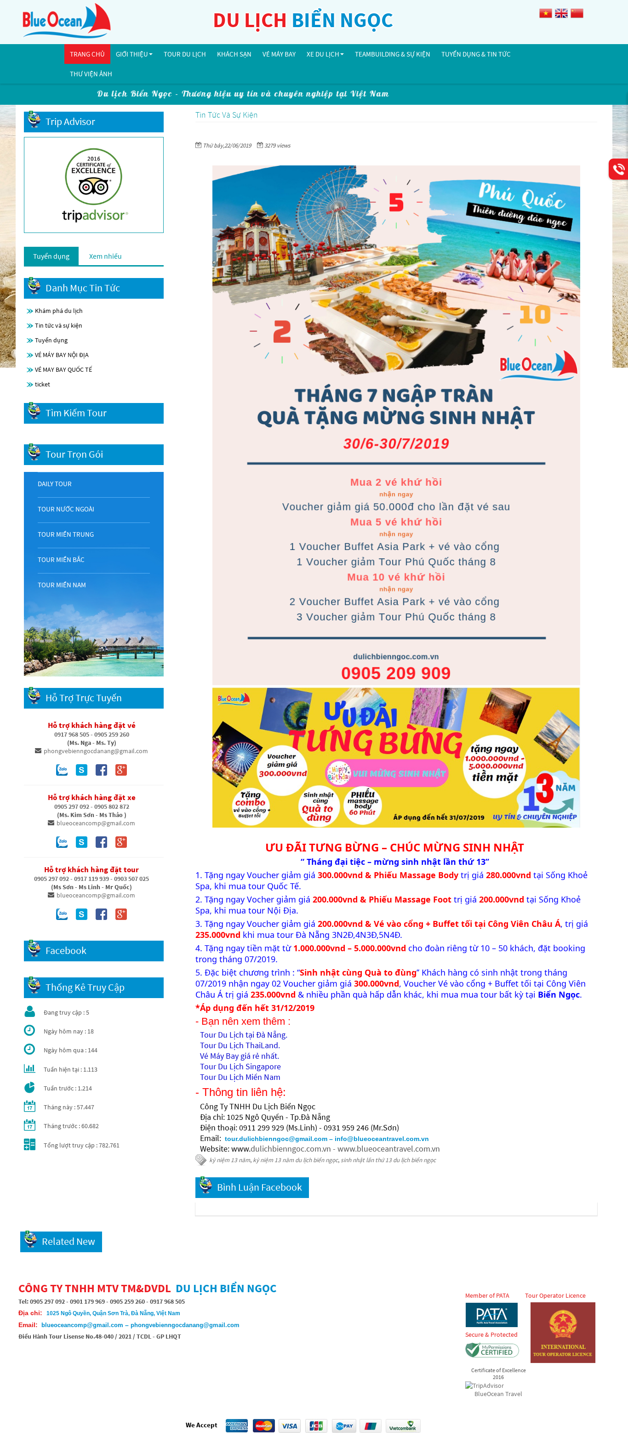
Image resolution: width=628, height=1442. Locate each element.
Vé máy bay (279, 54)
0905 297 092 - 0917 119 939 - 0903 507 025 (91, 878)
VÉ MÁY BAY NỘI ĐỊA (62, 355)
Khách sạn (234, 54)
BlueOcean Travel (498, 1394)
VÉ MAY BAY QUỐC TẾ (63, 369)
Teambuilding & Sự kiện (392, 54)
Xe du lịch (323, 54)
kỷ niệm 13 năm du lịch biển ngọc (295, 1160)
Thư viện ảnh (91, 73)
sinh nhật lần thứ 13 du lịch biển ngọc (388, 1160)
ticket (42, 384)
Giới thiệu (132, 54)
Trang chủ (87, 54)
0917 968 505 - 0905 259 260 (91, 734)
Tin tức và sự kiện (58, 325)
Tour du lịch (185, 54)
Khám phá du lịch (59, 311)
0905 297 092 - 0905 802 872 (91, 806)
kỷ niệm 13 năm (229, 1160)
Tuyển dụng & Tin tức (476, 54)
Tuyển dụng (51, 340)
